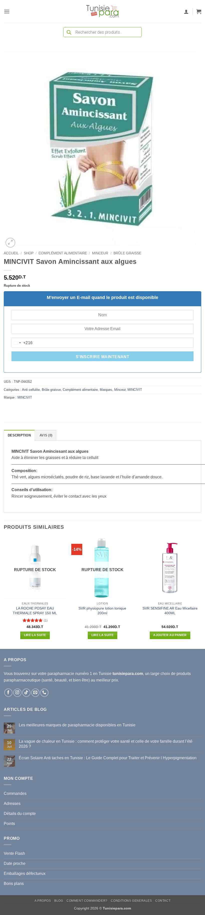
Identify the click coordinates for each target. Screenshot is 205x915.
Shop (29, 253)
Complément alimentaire (62, 253)
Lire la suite (35, 635)
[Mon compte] (186, 11)
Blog (58, 900)
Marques (106, 390)
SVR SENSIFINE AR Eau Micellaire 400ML (170, 610)
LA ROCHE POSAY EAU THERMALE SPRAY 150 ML (35, 610)
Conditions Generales (131, 900)
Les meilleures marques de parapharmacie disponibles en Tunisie (77, 725)
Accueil (11, 253)
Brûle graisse (127, 253)
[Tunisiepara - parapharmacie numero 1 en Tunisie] (102, 11)
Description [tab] (19, 435)
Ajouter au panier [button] (169, 635)
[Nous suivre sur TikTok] (26, 693)
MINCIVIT (135, 390)
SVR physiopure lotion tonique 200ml (102, 610)
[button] (7, 11)
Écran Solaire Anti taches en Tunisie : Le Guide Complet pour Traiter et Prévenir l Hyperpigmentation (107, 758)
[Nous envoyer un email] (35, 693)
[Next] (201, 592)
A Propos (42, 900)
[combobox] (22, 343)
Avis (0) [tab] (46, 435)
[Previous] (4, 592)
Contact (162, 900)
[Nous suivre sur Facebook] (8, 693)
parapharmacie (61, 673)
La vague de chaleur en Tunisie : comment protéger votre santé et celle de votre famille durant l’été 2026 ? (105, 743)
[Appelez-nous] (44, 693)
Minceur (100, 253)
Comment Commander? (87, 900)
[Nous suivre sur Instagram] (17, 693)
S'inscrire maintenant (103, 357)
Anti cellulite (31, 390)
